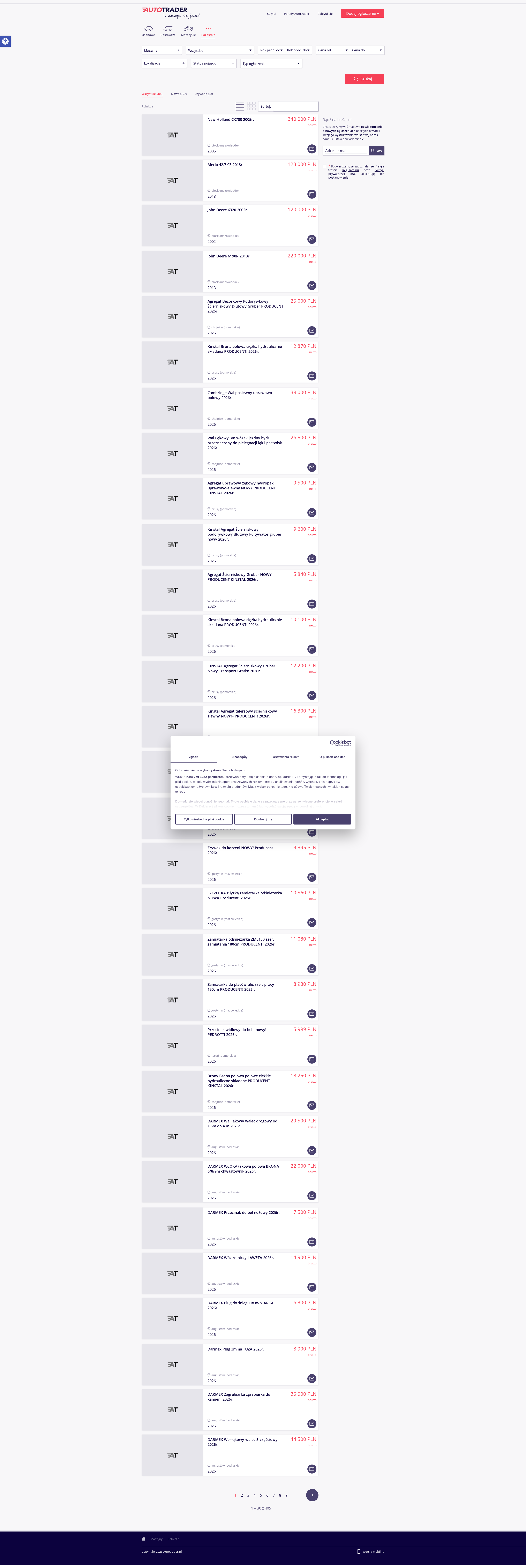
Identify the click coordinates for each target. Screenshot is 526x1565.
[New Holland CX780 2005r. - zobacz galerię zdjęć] (172, 135)
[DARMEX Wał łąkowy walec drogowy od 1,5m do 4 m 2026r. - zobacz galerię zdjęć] (172, 1136)
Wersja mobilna (373, 1551)
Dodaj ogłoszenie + (362, 13)
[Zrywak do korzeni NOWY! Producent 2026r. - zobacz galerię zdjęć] (172, 863)
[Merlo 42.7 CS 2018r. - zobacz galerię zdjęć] (172, 180)
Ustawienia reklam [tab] (286, 756)
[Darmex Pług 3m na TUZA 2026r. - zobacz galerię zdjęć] (172, 1364)
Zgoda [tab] (193, 756)
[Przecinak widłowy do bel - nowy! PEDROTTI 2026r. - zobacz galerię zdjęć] (172, 1045)
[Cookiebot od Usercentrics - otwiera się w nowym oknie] (333, 743)
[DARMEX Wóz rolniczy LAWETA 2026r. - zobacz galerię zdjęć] (172, 1273)
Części (272, 14)
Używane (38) (204, 94)
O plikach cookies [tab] (332, 756)
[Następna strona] (312, 1495)
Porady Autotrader (297, 14)
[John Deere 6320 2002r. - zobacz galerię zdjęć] (172, 225)
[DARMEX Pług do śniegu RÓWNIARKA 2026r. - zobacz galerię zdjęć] (172, 1318)
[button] (5, 41)
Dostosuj (260, 819)
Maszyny (157, 1539)
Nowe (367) (179, 94)
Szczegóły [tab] (239, 756)
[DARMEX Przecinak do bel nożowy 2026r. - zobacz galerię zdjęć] (172, 1228)
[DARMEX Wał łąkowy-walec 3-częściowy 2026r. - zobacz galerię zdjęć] (172, 1455)
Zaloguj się (325, 14)
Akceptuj (322, 819)
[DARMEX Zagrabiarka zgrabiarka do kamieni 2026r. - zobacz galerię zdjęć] (172, 1409)
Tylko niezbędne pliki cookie (204, 819)
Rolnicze (173, 1539)
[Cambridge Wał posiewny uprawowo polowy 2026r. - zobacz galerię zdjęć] (172, 408)
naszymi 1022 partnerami (205, 776)
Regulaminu (350, 170)
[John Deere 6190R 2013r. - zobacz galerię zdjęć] (172, 271)
